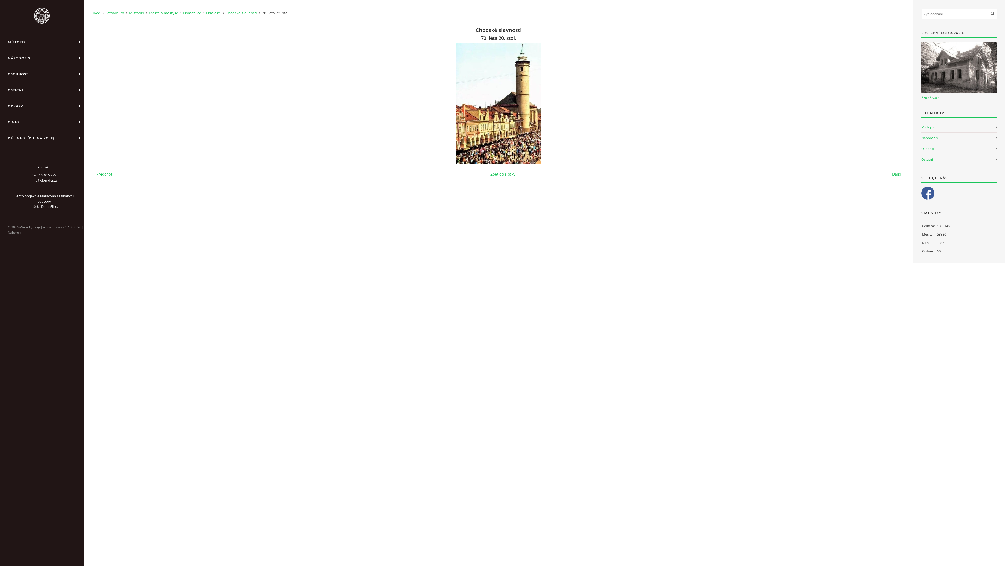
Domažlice (192, 12)
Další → (899, 174)
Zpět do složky (502, 174)
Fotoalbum (114, 12)
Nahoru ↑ (14, 232)
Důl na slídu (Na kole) (31, 138)
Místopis (16, 42)
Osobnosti (19, 74)
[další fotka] (897, 103)
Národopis (19, 58)
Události (213, 12)
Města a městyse (163, 12)
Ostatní (15, 90)
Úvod (96, 12)
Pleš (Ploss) (930, 97)
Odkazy (15, 106)
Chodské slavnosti (241, 12)
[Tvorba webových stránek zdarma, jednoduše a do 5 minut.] (39, 227)
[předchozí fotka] (100, 103)
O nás (13, 122)
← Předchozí (103, 174)
